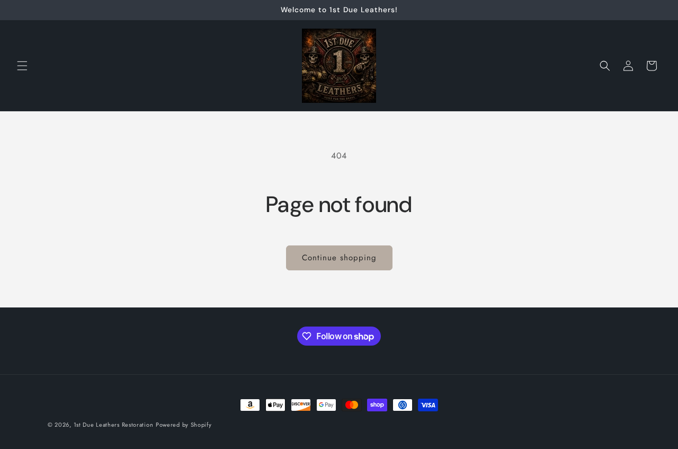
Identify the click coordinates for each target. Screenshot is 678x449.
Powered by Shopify (184, 424)
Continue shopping (339, 257)
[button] (22, 65)
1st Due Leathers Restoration (114, 424)
